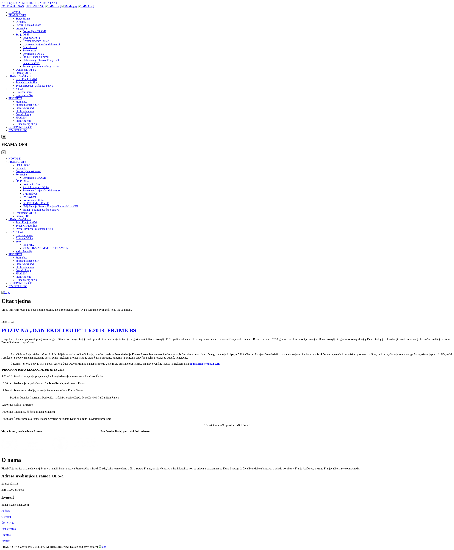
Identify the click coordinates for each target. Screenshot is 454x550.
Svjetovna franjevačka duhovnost (41, 44)
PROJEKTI (15, 98)
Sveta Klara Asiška (26, 82)
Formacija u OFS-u (33, 53)
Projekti (5, 540)
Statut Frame (23, 18)
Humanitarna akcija (26, 123)
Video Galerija (24, 251)
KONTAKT (50, 2)
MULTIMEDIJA (31, 2)
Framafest (21, 101)
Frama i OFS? (23, 72)
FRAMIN (21, 117)
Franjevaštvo (8, 528)
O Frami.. (21, 21)
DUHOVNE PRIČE (20, 127)
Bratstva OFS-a (24, 95)
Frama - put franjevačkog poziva (41, 66)
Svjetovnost (29, 50)
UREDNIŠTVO (35, 6)
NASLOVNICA (10, 2)
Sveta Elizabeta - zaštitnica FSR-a (34, 85)
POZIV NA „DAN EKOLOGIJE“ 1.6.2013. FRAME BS (68, 330)
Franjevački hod (25, 107)
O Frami (6, 516)
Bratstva (6, 534)
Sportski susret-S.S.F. (28, 104)
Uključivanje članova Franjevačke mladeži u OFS (50, 206)
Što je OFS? (22, 34)
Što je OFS (7, 522)
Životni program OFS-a (36, 40)
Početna (5, 510)
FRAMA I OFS (17, 15)
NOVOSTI (15, 12)
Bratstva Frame (24, 92)
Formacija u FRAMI (34, 31)
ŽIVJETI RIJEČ (18, 130)
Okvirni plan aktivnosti (28, 24)
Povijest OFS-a (31, 37)
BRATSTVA (16, 88)
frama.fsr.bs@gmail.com (205, 363)
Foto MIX (28, 244)
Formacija (21, 28)
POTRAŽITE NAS (12, 6)
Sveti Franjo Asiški (26, 79)
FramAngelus (23, 120)
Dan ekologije (23, 114)
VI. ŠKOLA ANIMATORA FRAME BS (46, 247)
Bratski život (30, 47)
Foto (18, 241)
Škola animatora (25, 111)
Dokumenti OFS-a (26, 69)
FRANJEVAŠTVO (20, 76)
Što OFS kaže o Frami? (36, 56)
